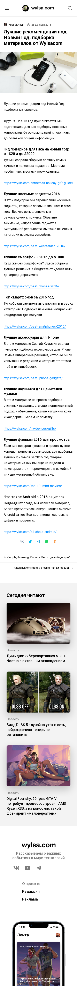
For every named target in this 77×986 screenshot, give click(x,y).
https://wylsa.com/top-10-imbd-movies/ (33, 486)
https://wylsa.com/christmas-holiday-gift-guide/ (38, 183)
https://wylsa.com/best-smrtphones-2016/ (35, 326)
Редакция (31, 891)
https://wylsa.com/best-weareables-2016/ (35, 246)
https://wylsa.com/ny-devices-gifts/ (30, 428)
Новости (13, 650)
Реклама (30, 899)
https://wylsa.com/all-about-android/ (30, 532)
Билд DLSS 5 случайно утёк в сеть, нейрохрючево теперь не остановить (36, 730)
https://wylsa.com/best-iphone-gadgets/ (33, 378)
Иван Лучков (16, 24)
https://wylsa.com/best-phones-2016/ (31, 286)
